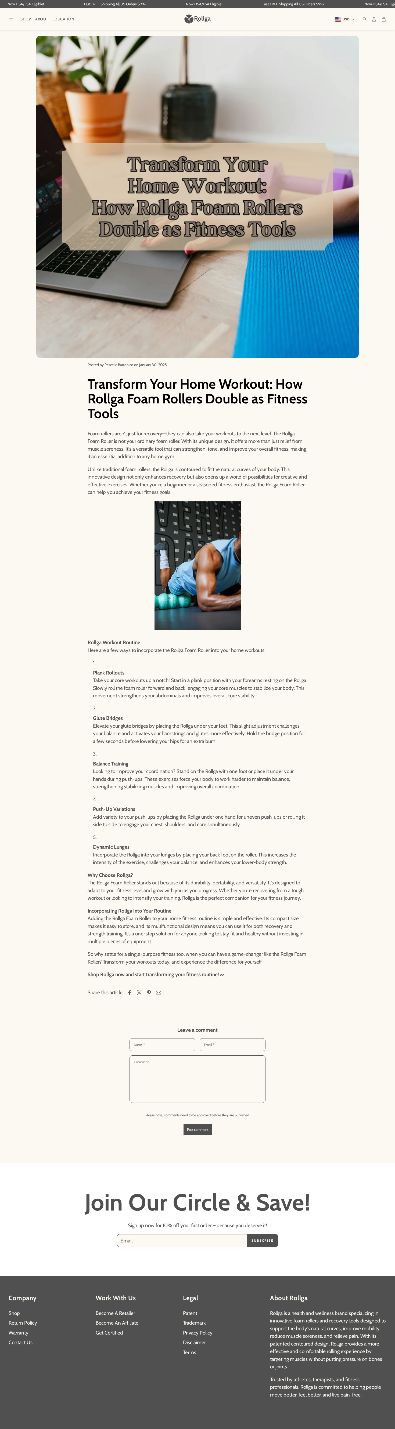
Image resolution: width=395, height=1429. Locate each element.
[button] (11, 19)
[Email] (158, 992)
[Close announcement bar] (390, 4)
